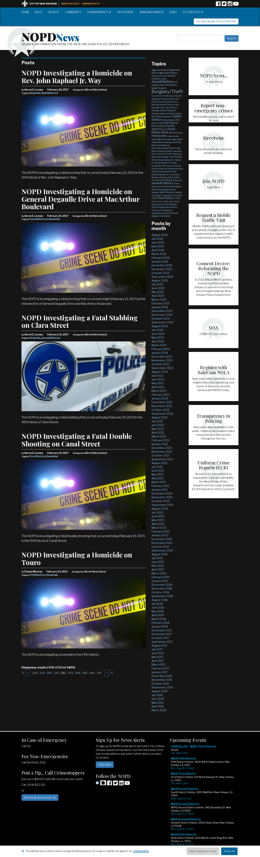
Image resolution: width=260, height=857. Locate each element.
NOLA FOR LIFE (159, 154)
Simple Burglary (174, 186)
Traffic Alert (168, 201)
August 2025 (160, 280)
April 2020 (158, 523)
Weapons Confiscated (161, 216)
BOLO (38, 12)
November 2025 (162, 269)
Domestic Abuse (158, 113)
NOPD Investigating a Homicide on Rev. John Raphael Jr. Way (77, 76)
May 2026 (158, 246)
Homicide (35, 93)
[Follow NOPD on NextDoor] (101, 782)
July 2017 (157, 649)
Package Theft (167, 157)
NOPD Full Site (70, 3)
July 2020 (157, 512)
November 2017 (162, 634)
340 (49, 672)
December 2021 (162, 447)
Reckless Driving (169, 171)
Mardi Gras (156, 145)
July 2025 (157, 284)
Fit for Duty (192, 12)
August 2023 (160, 371)
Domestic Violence (174, 113)
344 (77, 672)
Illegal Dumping (163, 139)
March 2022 (159, 436)
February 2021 (160, 485)
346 (92, 672)
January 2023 (160, 398)
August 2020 (160, 508)
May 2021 (157, 474)
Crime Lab (164, 107)
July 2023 (157, 375)
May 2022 (158, 428)
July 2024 (157, 330)
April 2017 (158, 660)
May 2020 (158, 520)
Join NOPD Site (90, 3)
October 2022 (160, 409)
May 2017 (157, 657)
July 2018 (157, 603)
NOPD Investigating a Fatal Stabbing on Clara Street (80, 321)
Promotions (173, 168)
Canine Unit (157, 96)
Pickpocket (156, 166)
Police (164, 166)
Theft (154, 198)
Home (25, 12)
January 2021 (159, 489)
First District (37, 456)
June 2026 (158, 242)
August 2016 (159, 691)
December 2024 (162, 311)
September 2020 (163, 504)
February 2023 (161, 394)
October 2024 (161, 318)
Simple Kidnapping (160, 189)
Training (156, 210)
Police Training (174, 166)
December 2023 (162, 356)
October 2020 (161, 501)
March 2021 (159, 482)
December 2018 (162, 584)
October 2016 (160, 683)
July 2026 (157, 238)
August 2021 (159, 463)
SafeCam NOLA (166, 177)
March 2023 (159, 390)
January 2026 (160, 261)
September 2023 (162, 368)
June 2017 (158, 653)
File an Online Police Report (216, 21)
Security (178, 180)
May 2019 (157, 565)
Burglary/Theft (167, 91)
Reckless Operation (160, 174)
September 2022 (162, 413)
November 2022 (162, 406)
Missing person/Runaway (161, 146)
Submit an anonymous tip (40, 797)
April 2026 (158, 250)
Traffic (159, 201)
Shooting (162, 186)
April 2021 (158, 478)
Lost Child (176, 142)
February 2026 (161, 257)
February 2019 (160, 577)
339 (42, 672)
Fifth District (37, 575)
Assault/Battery (162, 81)
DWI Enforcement (164, 116)
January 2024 (160, 352)
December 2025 (162, 265)
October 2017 (160, 638)
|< (23, 672)
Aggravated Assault (160, 70)
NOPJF (169, 154)
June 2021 (158, 470)
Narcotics (177, 151)
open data (156, 157)
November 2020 (162, 497)
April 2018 (158, 615)
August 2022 (160, 417)
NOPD (50, 36)
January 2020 (160, 535)
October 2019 (160, 546)
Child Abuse (168, 96)
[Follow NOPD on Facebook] (218, 5)
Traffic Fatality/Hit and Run (164, 207)
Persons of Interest (169, 163)
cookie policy (141, 851)
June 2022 (158, 425)
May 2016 (157, 702)
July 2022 (157, 421)
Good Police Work (163, 130)
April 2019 (158, 569)
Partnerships (157, 160)
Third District (165, 198)
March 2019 (159, 573)
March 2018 (159, 619)
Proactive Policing (159, 168)
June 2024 (158, 333)
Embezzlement (168, 120)
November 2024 (162, 314)
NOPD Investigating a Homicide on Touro (77, 558)
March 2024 (159, 345)
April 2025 (158, 295)
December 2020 (162, 493)
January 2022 (160, 444)
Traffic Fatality (170, 204)
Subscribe (104, 764)
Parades (178, 157)
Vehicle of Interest (170, 213)
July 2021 (157, 466)
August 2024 (160, 326)
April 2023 (158, 387)
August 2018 (160, 599)
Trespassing (157, 213)
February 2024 (161, 349)
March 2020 (159, 527)
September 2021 (162, 459)
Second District (51, 337)
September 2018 (162, 596)
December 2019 (162, 539)
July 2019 (157, 558)
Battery (173, 85)
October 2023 (161, 364)
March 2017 (159, 664)
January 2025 (160, 307)
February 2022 (161, 440)
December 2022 (162, 402)
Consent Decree (166, 104)
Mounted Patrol (166, 151)
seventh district (162, 183)
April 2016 (158, 706)
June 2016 (158, 698)
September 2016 (162, 687)
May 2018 (158, 611)
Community (73, 12)
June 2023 (158, 379)
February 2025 (161, 303)
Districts (163, 110)
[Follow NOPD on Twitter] (224, 5)
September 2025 (162, 276)
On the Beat (125, 12)
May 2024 (158, 337)
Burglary (162, 88)
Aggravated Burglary (168, 73)
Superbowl (167, 195)
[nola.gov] (41, 3)
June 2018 (158, 607)
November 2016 (162, 679)
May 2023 (158, 383)
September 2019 (162, 550)
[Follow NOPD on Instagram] (230, 5)
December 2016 (162, 676)
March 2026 (159, 254)
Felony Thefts (157, 123)
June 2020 (158, 516)
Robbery (155, 177)
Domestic (172, 110)
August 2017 (159, 645)
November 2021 (162, 451)
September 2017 (162, 641)
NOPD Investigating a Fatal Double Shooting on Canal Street (77, 439)
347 (99, 672)
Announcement (159, 76)
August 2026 (160, 234)
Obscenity (177, 154)
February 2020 (161, 531)
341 (56, 672)
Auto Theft (165, 85)
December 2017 (162, 630)
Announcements (151, 12)
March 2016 (159, 710)
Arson (164, 79)
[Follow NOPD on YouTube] (235, 5)
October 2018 (160, 592)
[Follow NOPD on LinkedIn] (121, 784)
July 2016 (157, 695)
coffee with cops (167, 99)
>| (111, 672)
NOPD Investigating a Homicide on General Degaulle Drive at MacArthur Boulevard (81, 199)
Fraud (164, 129)
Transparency (98, 12)
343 (70, 672)
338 (34, 672)
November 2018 (162, 588)
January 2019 (160, 580)
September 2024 (162, 322)
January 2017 (159, 672)
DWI (154, 116)
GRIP (171, 133)
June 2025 (158, 288)
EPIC (178, 120)
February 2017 (160, 668)
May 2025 (158, 292)
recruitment (174, 174)
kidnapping (166, 142)
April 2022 (158, 432)
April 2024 (158, 341)
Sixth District (49, 93)
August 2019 (159, 554)
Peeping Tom (169, 160)
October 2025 (161, 273)
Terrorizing (177, 195)
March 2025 (159, 299)
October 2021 (160, 455)
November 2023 (162, 360)
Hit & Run (178, 133)
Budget (155, 88)
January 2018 (160, 626)
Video (173, 12)
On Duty (53, 12)
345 (84, 672)
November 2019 (162, 542)
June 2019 (158, 561)
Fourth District (38, 219)
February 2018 (161, 622)
